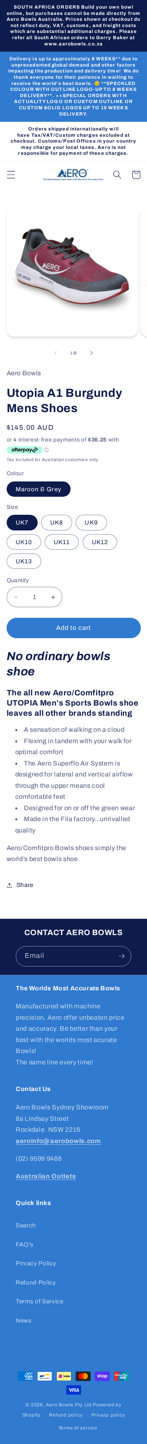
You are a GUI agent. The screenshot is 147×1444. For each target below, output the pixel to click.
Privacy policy (108, 1415)
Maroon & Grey (39, 489)
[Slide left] (55, 353)
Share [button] (24, 884)
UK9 (91, 522)
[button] (10, 174)
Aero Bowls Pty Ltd (69, 1405)
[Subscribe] (121, 956)
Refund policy (65, 1415)
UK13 (24, 561)
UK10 (24, 542)
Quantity (18, 580)
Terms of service (78, 1428)
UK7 (22, 522)
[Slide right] (91, 353)
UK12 (100, 542)
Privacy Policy (36, 1263)
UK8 (56, 522)
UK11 (62, 542)
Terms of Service (40, 1301)
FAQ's (24, 1244)
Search (26, 1225)
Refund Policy (36, 1282)
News (24, 1320)
